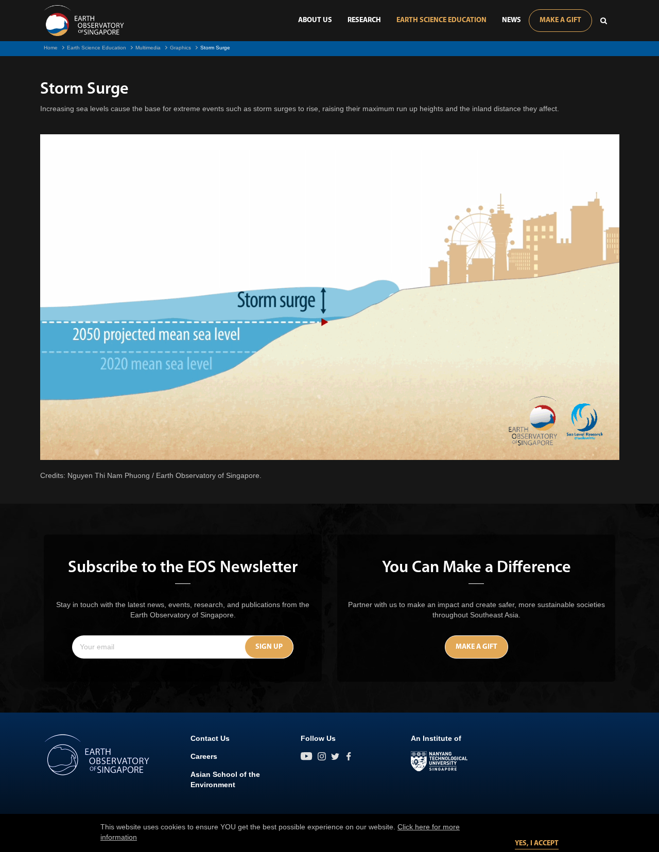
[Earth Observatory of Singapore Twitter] (335, 756)
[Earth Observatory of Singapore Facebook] (348, 756)
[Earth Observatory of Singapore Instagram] (322, 756)
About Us (315, 20)
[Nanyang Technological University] (439, 761)
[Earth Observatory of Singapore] (84, 20)
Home (51, 47)
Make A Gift (560, 20)
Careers (203, 756)
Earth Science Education (441, 20)
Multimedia (148, 47)
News (511, 20)
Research (364, 20)
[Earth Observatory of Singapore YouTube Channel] (307, 756)
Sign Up (269, 647)
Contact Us (210, 738)
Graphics (180, 47)
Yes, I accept (537, 843)
